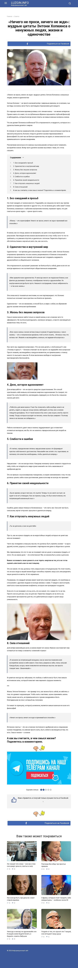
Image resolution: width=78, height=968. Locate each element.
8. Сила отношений (20, 187)
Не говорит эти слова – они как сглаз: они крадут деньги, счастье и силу (21, 865)
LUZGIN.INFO (20, 3)
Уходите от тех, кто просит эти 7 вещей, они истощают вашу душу (56, 933)
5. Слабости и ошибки (21, 177)
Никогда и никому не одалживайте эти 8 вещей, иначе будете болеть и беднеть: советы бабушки (21, 934)
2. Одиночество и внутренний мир (26, 166)
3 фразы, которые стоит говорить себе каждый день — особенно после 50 (56, 899)
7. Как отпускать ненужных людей (26, 183)
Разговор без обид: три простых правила (53, 865)
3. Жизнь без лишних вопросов (25, 170)
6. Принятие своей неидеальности (26, 180)
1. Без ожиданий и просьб (23, 163)
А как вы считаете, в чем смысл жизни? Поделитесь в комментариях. (39, 190)
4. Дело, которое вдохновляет (24, 173)
